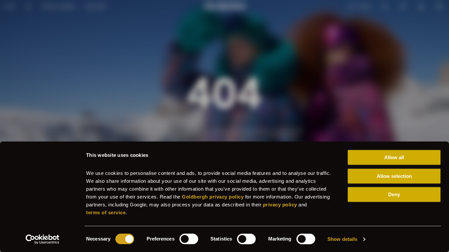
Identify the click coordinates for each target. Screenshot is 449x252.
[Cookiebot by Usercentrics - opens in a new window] (42, 239)
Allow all (394, 157)
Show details (342, 239)
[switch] (188, 239)
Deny (394, 194)
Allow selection (394, 176)
